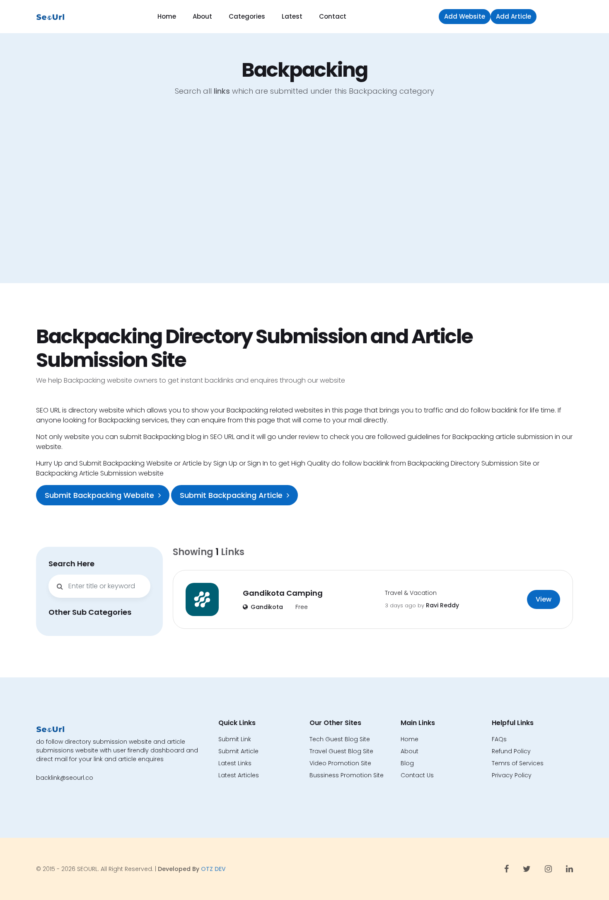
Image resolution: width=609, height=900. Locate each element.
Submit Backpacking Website (99, 495)
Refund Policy (511, 751)
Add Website (464, 16)
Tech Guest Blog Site (339, 739)
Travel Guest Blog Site (341, 751)
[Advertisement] (304, 196)
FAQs (499, 739)
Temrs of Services (518, 763)
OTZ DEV (213, 869)
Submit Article (238, 751)
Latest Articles (238, 775)
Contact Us (417, 775)
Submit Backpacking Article (231, 495)
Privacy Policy (512, 775)
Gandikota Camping (283, 593)
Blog (407, 763)
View (543, 599)
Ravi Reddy (442, 605)
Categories (247, 16)
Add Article (513, 16)
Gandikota (267, 607)
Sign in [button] (557, 16)
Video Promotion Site (340, 763)
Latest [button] (292, 16)
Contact (332, 16)
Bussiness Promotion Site (346, 775)
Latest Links (234, 763)
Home (166, 16)
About (202, 16)
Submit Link (234, 739)
